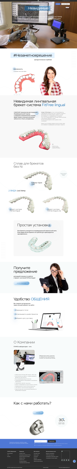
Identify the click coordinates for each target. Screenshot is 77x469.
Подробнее (38, 412)
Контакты (43, 3)
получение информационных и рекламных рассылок (52, 445)
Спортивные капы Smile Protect (24, 462)
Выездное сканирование (50, 453)
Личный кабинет (65, 3)
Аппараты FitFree (22, 453)
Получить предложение (21, 283)
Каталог (58, 3)
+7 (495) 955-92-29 (66, 0)
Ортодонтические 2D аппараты (24, 456)
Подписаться (51, 441)
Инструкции (36, 456)
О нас (32, 3)
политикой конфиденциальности (48, 443)
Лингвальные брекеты (23, 461)
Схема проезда (45, 467)
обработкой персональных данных (61, 443)
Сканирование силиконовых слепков (52, 456)
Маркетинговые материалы (38, 461)
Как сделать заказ (37, 453)
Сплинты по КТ (21, 459)
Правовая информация (37, 459)
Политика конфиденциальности (64, 467)
